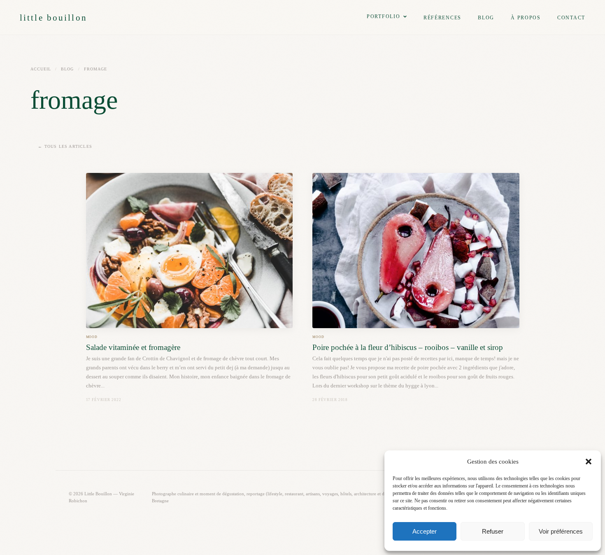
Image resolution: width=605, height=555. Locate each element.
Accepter (424, 531)
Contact (571, 17)
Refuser (492, 531)
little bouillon (53, 17)
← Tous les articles (65, 146)
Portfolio (383, 16)
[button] (588, 461)
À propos (526, 17)
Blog (486, 17)
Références (442, 17)
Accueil (40, 69)
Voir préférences (561, 531)
